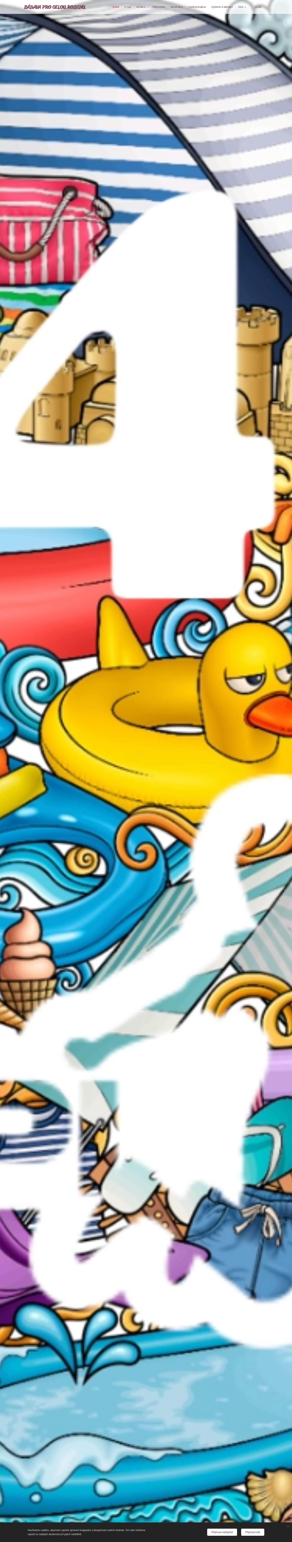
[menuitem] (117, 7)
